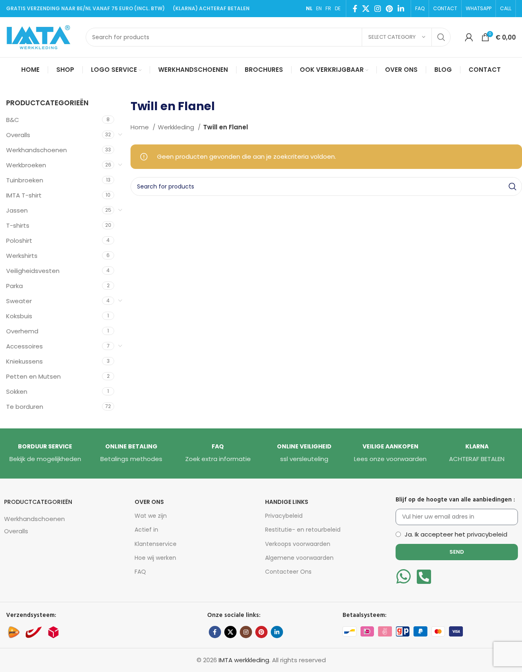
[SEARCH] (441, 37)
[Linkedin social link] (401, 8)
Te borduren (24, 406)
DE (338, 8)
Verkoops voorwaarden (297, 544)
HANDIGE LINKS (286, 502)
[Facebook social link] (355, 8)
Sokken (16, 391)
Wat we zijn (151, 516)
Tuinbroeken (24, 180)
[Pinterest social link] (389, 8)
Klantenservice (156, 544)
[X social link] (366, 8)
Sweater (19, 301)
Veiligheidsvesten (33, 270)
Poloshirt (19, 240)
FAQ (140, 572)
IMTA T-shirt (24, 195)
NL (309, 8)
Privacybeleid (284, 516)
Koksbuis (19, 316)
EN (319, 8)
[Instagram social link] (377, 8)
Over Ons (149, 502)
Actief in (146, 530)
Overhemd (22, 331)
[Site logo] (41, 36)
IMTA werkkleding (244, 660)
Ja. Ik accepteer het (456, 534)
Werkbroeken (26, 165)
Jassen (17, 210)
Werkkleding (177, 127)
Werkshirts (22, 255)
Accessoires (24, 346)
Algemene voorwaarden (299, 558)
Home (140, 127)
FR (328, 8)
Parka (14, 286)
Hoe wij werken (155, 558)
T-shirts (17, 225)
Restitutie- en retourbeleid (303, 530)
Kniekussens (24, 361)
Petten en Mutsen (33, 376)
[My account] (469, 37)
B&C (12, 119)
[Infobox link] (45, 453)
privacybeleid (487, 534)
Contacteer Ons (288, 572)
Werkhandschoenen (36, 150)
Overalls (18, 135)
